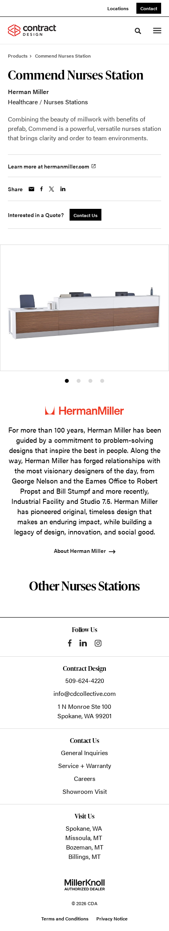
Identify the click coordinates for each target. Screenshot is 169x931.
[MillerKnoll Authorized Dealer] (84, 885)
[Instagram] (98, 643)
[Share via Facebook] (41, 189)
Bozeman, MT (84, 846)
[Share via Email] (31, 189)
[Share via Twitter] (51, 189)
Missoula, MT (83, 837)
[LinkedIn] (83, 643)
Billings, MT (84, 856)
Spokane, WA (84, 828)
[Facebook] (70, 643)
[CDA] (37, 30)
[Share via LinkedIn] (63, 189)
